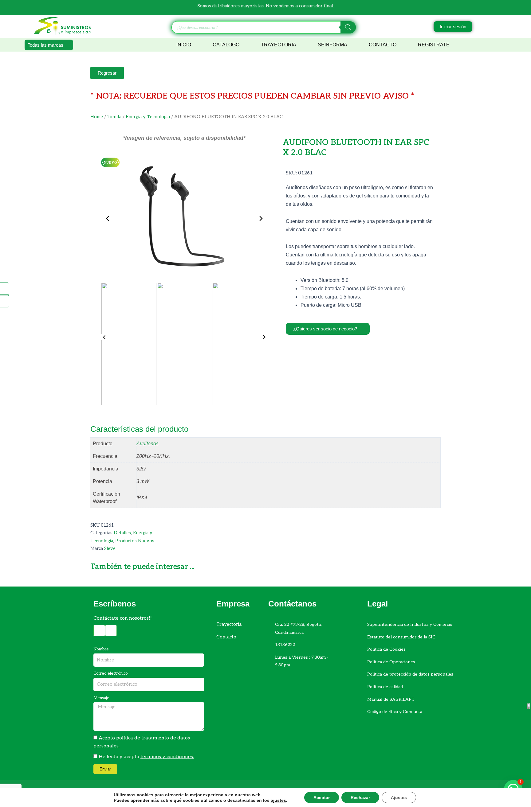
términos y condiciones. (167, 757)
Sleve (110, 548)
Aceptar (321, 797)
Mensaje (101, 698)
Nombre (101, 649)
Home (96, 116)
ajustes (278, 800)
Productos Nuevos (134, 541)
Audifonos (147, 443)
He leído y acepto (146, 757)
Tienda (114, 116)
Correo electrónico (110, 673)
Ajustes (399, 797)
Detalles (122, 533)
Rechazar (360, 797)
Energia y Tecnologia (148, 116)
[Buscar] (348, 27)
